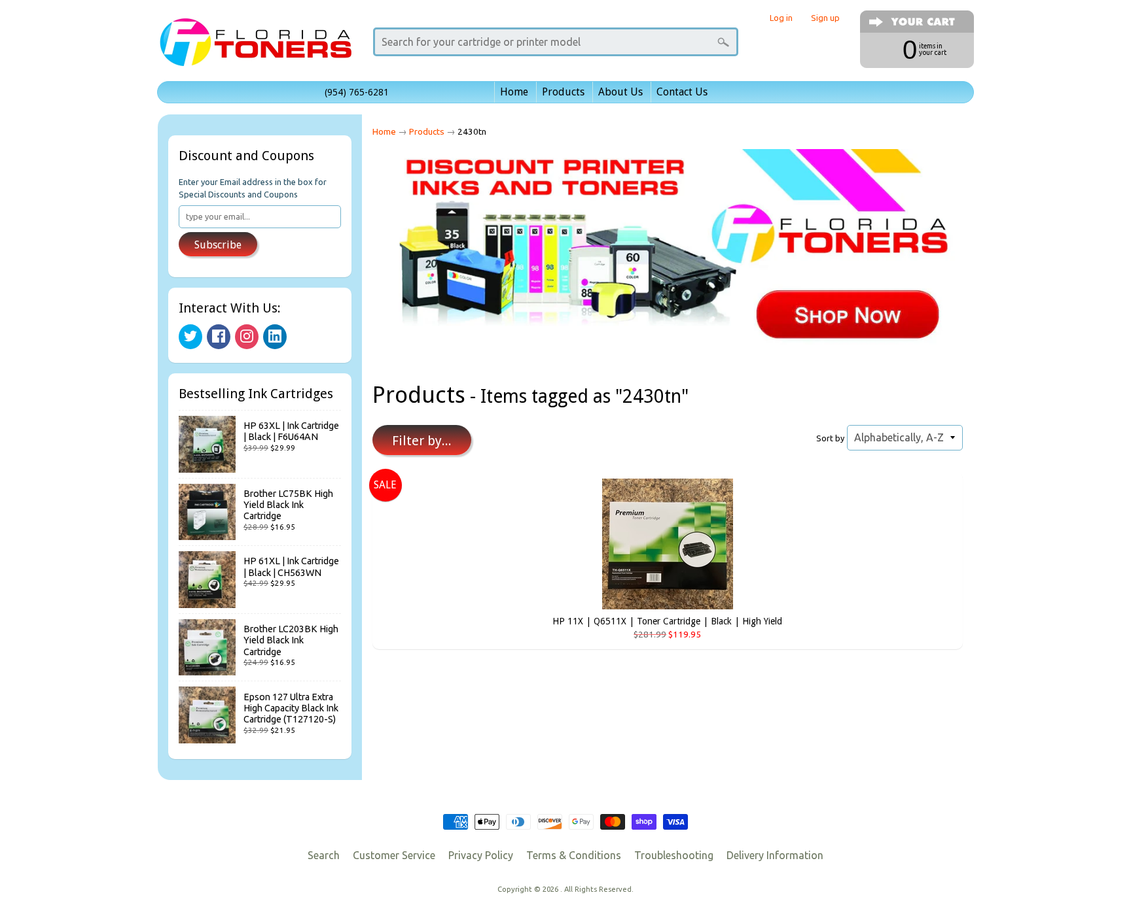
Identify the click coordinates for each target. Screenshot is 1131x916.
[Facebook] (218, 336)
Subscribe (218, 245)
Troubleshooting (673, 855)
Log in (781, 18)
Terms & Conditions (573, 855)
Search (324, 855)
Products (563, 92)
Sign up (825, 18)
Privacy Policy (480, 855)
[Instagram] (247, 336)
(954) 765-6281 (357, 92)
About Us (620, 92)
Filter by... (422, 441)
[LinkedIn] (275, 336)
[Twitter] (190, 336)
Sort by (830, 438)
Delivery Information (775, 855)
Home (514, 92)
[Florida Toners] (255, 48)
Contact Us (682, 92)
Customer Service (394, 855)
